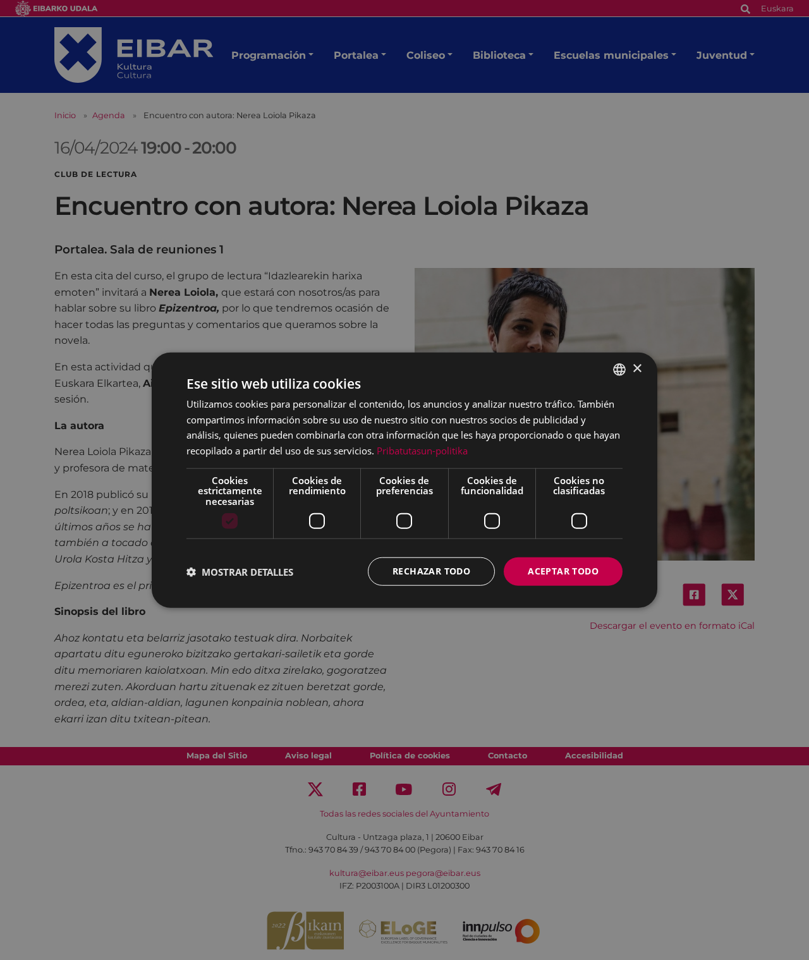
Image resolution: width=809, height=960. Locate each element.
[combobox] (619, 369)
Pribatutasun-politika (422, 450)
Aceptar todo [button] (563, 571)
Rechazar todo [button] (431, 571)
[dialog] (404, 480)
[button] (239, 571)
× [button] (637, 369)
